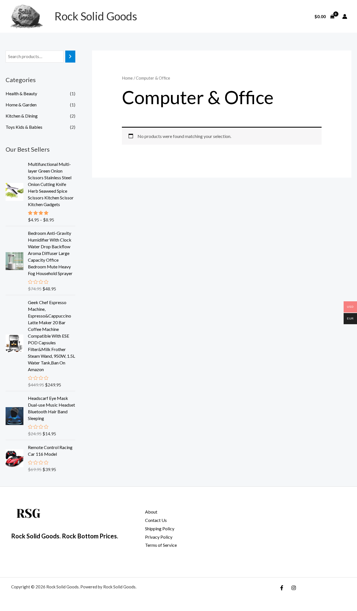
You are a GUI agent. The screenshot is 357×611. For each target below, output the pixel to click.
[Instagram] (293, 587)
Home (127, 77)
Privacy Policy (158, 537)
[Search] (70, 57)
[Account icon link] (344, 16)
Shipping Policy (159, 528)
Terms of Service (161, 545)
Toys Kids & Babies (24, 127)
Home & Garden (21, 104)
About (151, 511)
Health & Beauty (21, 93)
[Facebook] (281, 587)
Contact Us (156, 520)
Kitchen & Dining (22, 115)
